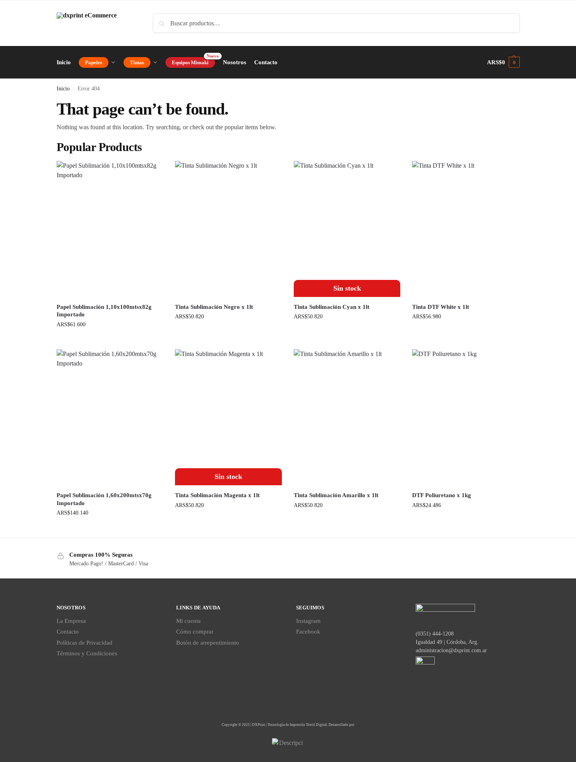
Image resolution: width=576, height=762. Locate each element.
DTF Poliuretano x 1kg (441, 495)
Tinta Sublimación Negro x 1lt (214, 307)
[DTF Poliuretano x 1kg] (465, 417)
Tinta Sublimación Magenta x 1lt (217, 495)
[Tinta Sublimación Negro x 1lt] (228, 229)
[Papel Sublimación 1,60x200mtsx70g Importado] (110, 417)
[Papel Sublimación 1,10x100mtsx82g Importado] (110, 229)
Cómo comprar (194, 631)
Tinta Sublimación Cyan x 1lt (331, 307)
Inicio (63, 89)
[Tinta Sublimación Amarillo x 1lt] (347, 417)
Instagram (308, 621)
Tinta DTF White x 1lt (440, 307)
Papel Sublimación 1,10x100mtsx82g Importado (104, 311)
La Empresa (71, 621)
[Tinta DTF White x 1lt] (465, 229)
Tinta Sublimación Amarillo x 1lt (336, 495)
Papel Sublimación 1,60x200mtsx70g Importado (104, 499)
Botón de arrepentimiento (207, 642)
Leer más (347, 333)
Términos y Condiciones (87, 653)
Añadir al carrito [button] (109, 341)
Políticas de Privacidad (84, 642)
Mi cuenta (188, 621)
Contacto (68, 631)
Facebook (308, 631)
